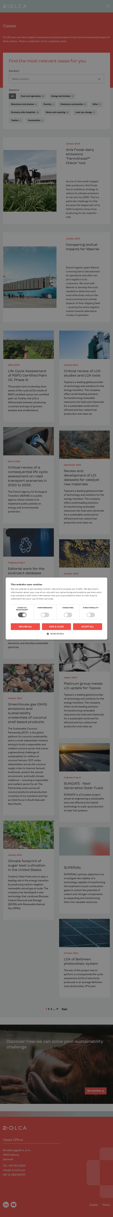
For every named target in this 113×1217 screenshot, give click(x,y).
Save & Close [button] (56, 626)
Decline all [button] (25, 626)
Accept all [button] (88, 626)
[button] (56, 634)
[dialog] (56, 608)
